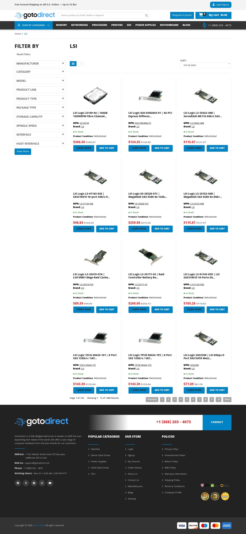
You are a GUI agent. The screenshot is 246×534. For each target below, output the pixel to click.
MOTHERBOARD (169, 25)
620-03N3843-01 (143, 123)
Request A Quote (182, 15)
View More (23, 152)
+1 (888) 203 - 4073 (219, 25)
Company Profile (172, 493)
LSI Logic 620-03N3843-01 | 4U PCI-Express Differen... (150, 115)
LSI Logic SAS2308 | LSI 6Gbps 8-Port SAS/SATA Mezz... (204, 357)
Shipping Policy (172, 480)
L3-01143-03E (86, 204)
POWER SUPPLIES (145, 25)
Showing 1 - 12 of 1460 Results (103, 398)
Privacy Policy (171, 449)
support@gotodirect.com (37, 463)
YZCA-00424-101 (88, 365)
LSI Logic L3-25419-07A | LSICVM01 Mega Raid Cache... (91, 276)
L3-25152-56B (197, 204)
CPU (92, 474)
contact (217, 422)
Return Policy (171, 462)
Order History (134, 468)
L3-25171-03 (141, 285)
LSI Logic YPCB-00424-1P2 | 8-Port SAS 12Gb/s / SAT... (150, 357)
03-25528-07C (142, 204)
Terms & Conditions (174, 486)
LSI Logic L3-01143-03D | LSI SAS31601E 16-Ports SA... (202, 276)
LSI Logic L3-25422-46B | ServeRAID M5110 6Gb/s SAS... (203, 115)
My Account (133, 462)
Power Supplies (98, 462)
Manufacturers (135, 486)
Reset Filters (24, 54)
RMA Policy (170, 468)
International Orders (174, 455)
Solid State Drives (99, 468)
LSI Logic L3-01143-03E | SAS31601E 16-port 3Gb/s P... (91, 195)
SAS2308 (194, 365)
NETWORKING (79, 25)
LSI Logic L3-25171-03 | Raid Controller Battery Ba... (146, 276)
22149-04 (84, 123)
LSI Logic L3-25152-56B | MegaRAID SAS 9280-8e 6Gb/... (203, 195)
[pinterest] (34, 483)
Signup (131, 455)
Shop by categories (34, 25)
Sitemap (131, 499)
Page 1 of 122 (77, 398)
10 (218, 399)
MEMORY (61, 25)
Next (227, 399)
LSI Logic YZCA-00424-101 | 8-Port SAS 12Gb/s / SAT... (95, 357)
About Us (132, 474)
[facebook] (18, 483)
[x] (26, 483)
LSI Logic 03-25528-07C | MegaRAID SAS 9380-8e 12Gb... (147, 195)
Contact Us (133, 480)
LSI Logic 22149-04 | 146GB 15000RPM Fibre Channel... (90, 115)
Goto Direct (39, 525)
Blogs (130, 493)
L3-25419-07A (86, 285)
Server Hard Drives (100, 455)
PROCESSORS (99, 25)
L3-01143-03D (197, 285)
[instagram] (42, 483)
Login (130, 449)
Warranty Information (175, 474)
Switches (95, 449)
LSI (82, 127)
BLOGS (186, 25)
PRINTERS (117, 25)
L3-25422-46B (197, 123)
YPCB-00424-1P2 (143, 365)
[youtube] (50, 483)
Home (18, 34)
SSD (129, 25)
